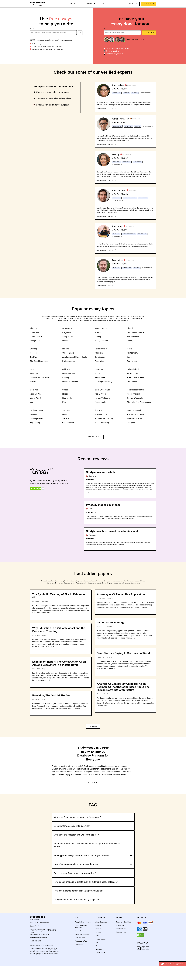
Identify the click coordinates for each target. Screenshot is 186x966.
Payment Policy (121, 932)
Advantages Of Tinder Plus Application (121, 594)
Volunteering (67, 410)
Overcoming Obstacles (40, 377)
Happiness (66, 394)
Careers (98, 929)
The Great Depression (39, 361)
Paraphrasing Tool (81, 941)
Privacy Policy (121, 925)
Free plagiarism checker (83, 922)
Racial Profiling (101, 394)
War (31, 402)
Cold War (34, 390)
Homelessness (68, 373)
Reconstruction (133, 394)
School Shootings (102, 422)
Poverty (130, 341)
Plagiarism (66, 332)
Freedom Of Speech (135, 377)
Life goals (131, 422)
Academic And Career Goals (74, 357)
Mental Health (101, 328)
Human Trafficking (102, 398)
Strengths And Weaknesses (139, 402)
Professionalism (69, 361)
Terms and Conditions (123, 922)
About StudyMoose (101, 922)
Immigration (35, 341)
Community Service (135, 332)
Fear (64, 402)
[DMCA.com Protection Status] (140, 935)
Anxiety (98, 332)
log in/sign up (131, 4)
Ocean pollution (36, 418)
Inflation (33, 414)
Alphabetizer (79, 931)
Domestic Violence (70, 381)
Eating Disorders (102, 341)
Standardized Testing (104, 418)
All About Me (132, 373)
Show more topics (93, 437)
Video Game (100, 377)
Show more (93, 726)
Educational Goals (135, 418)
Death (64, 414)
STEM (102, 4)
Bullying (33, 349)
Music (129, 349)
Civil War (34, 357)
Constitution (100, 357)
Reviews (98, 932)
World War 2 (35, 398)
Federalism (99, 361)
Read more (93, 783)
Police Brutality (101, 349)
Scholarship (67, 328)
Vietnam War (35, 394)
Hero (32, 369)
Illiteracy (98, 410)
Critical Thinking (69, 369)
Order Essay (79, 944)
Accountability (101, 402)
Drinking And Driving (103, 381)
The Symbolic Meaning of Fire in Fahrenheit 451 (59, 596)
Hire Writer (148, 4)
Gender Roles (68, 422)
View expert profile (106, 109)
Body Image (132, 361)
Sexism (65, 418)
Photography (132, 353)
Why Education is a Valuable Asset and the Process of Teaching (58, 630)
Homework (67, 341)
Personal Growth (134, 410)
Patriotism (99, 353)
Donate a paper (100, 939)
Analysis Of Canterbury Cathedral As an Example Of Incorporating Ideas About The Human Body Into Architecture (123, 686)
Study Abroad (68, 336)
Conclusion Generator (82, 934)
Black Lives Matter (102, 390)
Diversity (130, 328)
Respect (33, 353)
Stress (65, 390)
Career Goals (68, 353)
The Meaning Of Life (135, 414)
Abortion (33, 328)
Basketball (99, 369)
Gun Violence (36, 336)
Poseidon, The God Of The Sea (51, 695)
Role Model (67, 398)
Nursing (65, 349)
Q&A (97, 946)
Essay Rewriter (80, 938)
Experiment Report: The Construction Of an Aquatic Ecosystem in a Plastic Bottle (59, 663)
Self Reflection (133, 336)
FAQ (96, 935)
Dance (130, 357)
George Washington (135, 398)
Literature (98, 949)
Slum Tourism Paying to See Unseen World (123, 653)
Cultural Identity (133, 369)
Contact (98, 925)
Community (132, 381)
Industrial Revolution (135, 390)
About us (72, 4)
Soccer (98, 373)
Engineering (35, 422)
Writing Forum (100, 952)
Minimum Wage (36, 410)
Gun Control (35, 332)
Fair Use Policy (121, 929)
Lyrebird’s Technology (110, 622)
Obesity (98, 336)
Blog (96, 942)
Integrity (65, 377)
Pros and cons (101, 414)
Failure (33, 381)
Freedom (34, 373)
